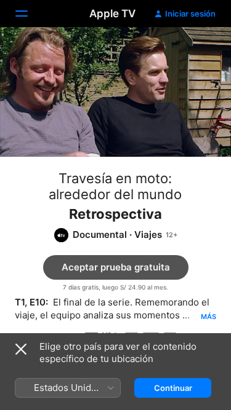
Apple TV (112, 13)
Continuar (173, 388)
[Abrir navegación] (29, 13)
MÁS (208, 316)
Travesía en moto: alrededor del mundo (115, 186)
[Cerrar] (20, 349)
